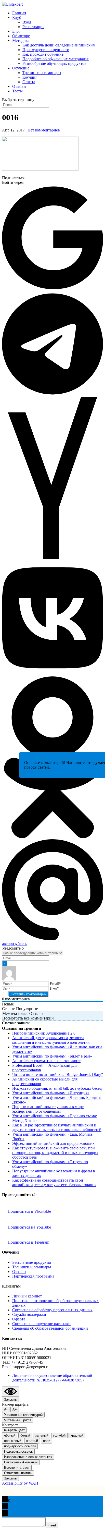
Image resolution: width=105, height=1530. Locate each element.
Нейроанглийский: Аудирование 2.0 (43, 1033)
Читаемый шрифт (17, 1420)
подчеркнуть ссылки (20, 1446)
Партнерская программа (33, 1276)
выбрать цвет (14, 1430)
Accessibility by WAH (20, 1483)
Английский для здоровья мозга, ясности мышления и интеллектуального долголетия (50, 1040)
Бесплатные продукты (31, 1262)
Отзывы (19, 86)
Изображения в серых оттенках (28, 1457)
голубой (59, 1435)
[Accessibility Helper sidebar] (10, 1392)
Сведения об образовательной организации (50, 1328)
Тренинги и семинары (41, 72)
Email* (55, 983)
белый (25, 1435)
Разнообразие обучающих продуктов (54, 63)
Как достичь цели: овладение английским (58, 45)
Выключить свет (17, 1468)
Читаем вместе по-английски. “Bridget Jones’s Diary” (57, 1074)
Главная (19, 13)
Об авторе (21, 36)
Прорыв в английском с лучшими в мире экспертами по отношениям (48, 1108)
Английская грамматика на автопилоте (46, 1061)
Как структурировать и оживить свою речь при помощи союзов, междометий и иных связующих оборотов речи (55, 1152)
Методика (21, 40)
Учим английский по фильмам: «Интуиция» (50, 1093)
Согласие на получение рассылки (41, 1323)
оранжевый (12, 1441)
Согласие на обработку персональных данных (52, 1310)
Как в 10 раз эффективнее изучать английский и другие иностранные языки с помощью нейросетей (56, 1127)
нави (46, 1441)
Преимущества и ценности (45, 49)
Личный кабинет (27, 1296)
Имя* (54, 988)
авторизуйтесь (14, 943)
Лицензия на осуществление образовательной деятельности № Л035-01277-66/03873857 (52, 1377)
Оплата (28, 82)
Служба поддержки (29, 1314)
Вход (26, 22)
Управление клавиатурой (23, 1415)
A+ (14, 1409)
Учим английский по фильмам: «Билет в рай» (52, 1056)
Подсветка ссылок (18, 1451)
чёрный (9, 1435)
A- (5, 1409)
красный (77, 1435)
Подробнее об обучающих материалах (55, 59)
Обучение (20, 68)
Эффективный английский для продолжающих (53, 1143)
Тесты (17, 91)
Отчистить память (18, 1473)
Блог (16, 31)
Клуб (16, 17)
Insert (52, 1525)
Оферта (18, 1319)
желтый (32, 1441)
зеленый (41, 1435)
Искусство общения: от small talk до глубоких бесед (57, 1088)
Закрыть (10, 1399)
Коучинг (29, 77)
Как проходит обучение (42, 54)
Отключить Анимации (20, 1462)
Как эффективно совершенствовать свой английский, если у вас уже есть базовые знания (54, 1182)
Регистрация (33, 27)
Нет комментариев (44, 130)
